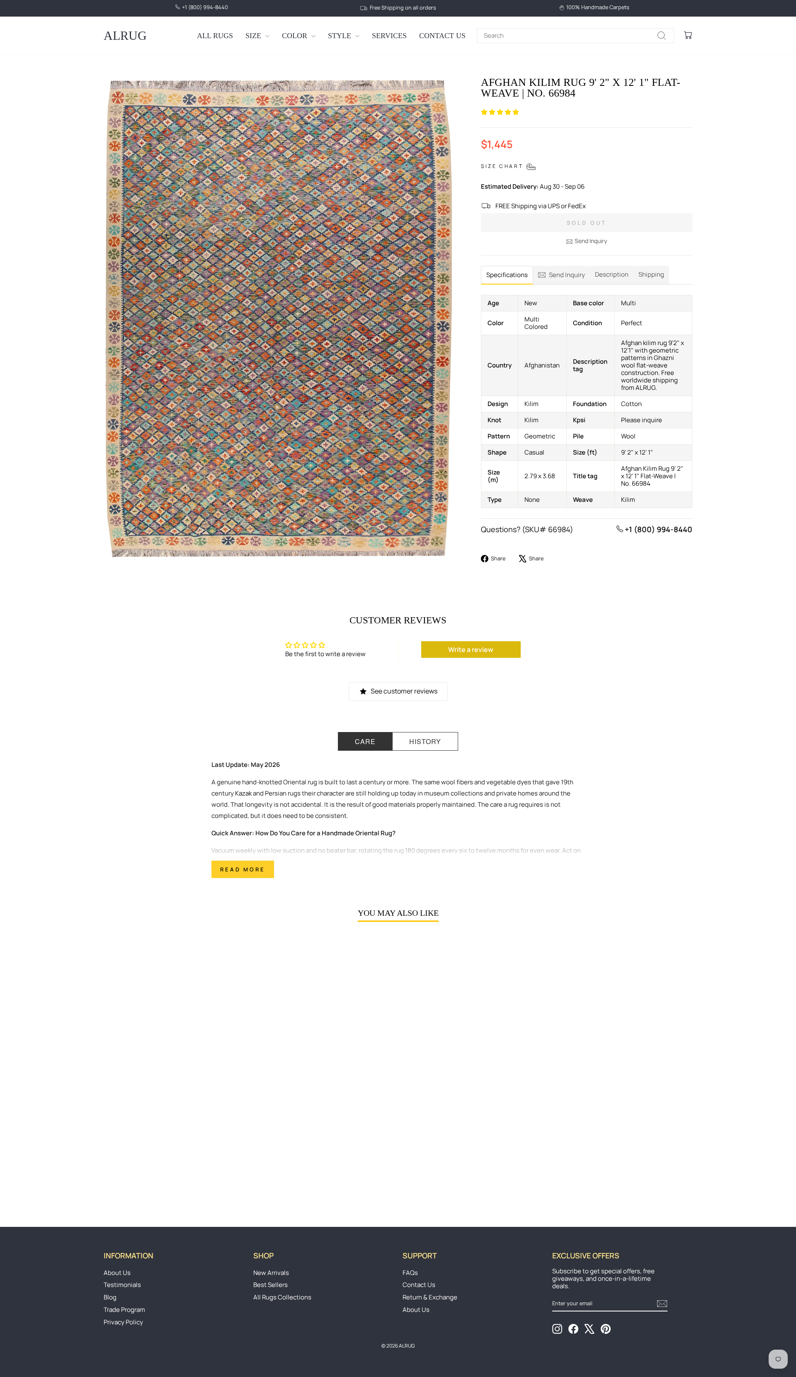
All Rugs (215, 36)
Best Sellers (270, 1284)
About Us (117, 1272)
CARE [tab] (365, 741)
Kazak (243, 793)
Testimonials (122, 1284)
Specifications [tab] (507, 274)
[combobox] (575, 35)
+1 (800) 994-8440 (657, 529)
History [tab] (425, 741)
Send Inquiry (591, 241)
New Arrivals (271, 1272)
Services (389, 36)
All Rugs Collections (282, 1297)
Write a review (470, 649)
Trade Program (124, 1309)
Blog (110, 1297)
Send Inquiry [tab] (567, 274)
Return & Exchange (430, 1297)
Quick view (174, 1139)
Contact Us (442, 36)
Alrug (125, 35)
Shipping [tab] (651, 274)
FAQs (410, 1272)
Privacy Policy (123, 1322)
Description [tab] (612, 274)
